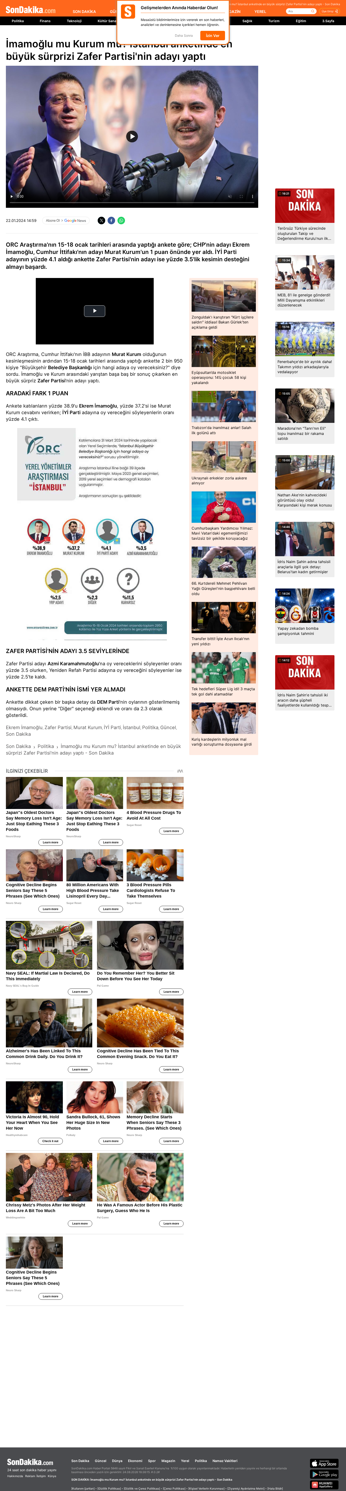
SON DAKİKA (84, 11)
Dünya (117, 1461)
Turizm (274, 21)
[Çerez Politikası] (174, 1488)
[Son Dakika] (30, 10)
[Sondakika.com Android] (324, 1474)
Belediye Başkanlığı (70, 367)
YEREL (260, 11)
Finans (45, 21)
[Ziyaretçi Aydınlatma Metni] (246, 1488)
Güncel (100, 1461)
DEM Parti (108, 702)
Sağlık (247, 21)
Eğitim (301, 21)
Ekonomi (135, 1461)
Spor (152, 1461)
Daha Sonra (184, 36)
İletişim (41, 1476)
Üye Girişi (328, 11)
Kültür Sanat (107, 21)
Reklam (30, 1476)
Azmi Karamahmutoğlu (73, 663)
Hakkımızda (15, 1476)
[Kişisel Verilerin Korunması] (206, 1488)
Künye (52, 1476)
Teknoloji (74, 21)
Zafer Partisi (51, 381)
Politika (18, 21)
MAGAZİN (232, 11)
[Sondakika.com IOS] (324, 1463)
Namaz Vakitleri (225, 1461)
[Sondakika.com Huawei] (324, 1484)
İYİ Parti (71, 412)
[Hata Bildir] (275, 1488)
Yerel (185, 1461)
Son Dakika (80, 1461)
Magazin (168, 1461)
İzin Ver (212, 35)
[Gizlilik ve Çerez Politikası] (142, 1488)
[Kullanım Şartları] (83, 1488)
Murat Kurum (126, 354)
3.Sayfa (328, 21)
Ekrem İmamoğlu (98, 406)
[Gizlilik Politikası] (109, 1488)
